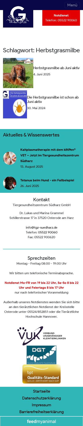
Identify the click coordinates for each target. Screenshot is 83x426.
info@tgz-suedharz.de (41, 227)
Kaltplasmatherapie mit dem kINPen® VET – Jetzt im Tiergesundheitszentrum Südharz (49, 155)
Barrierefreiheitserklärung (41, 411)
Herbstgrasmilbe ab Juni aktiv (56, 68)
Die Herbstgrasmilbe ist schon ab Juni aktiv (53, 99)
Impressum (41, 404)
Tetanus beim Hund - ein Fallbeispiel (47, 180)
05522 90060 (67, 20)
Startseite (41, 391)
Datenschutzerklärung (41, 398)
